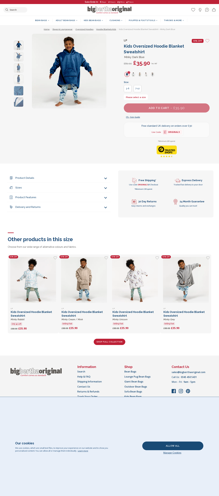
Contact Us (83, 386)
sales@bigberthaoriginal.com (188, 372)
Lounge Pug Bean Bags (137, 376)
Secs (131, 2)
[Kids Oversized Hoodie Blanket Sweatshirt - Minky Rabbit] (33, 279)
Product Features (25, 197)
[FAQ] (207, 9)
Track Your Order (87, 396)
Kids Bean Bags (133, 396)
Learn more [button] (83, 450)
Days (104, 2)
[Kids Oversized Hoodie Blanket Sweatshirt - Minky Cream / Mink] (84, 279)
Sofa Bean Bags (133, 391)
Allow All (173, 446)
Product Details (24, 177)
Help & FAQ (83, 376)
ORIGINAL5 (174, 132)
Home (47, 29)
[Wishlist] (193, 9)
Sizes (18, 187)
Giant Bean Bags (133, 381)
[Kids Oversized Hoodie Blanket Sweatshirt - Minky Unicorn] (135, 279)
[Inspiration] (200, 9)
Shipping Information (89, 381)
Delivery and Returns (28, 206)
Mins (122, 2)
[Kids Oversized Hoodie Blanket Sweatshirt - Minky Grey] (185, 279)
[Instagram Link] (181, 392)
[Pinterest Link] (188, 392)
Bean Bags (130, 371)
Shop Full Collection (109, 342)
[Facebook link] (174, 392)
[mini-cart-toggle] (214, 9)
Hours (113, 2)
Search (81, 371)
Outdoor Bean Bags (135, 386)
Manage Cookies (172, 453)
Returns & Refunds (88, 391)
